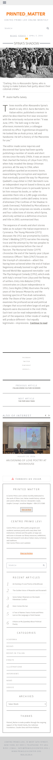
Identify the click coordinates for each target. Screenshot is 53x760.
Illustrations (14, 667)
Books (13, 36)
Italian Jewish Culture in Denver (26, 386)
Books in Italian (16, 653)
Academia (12, 639)
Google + (26, 369)
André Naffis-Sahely (17, 97)
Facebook (26, 357)
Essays (22, 36)
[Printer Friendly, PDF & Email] (26, 39)
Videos (10, 687)
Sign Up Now (26, 510)
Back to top (26, 754)
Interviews (13, 674)
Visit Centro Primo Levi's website (18, 543)
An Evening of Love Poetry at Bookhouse (28, 584)
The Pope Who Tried (26, 399)
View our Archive (26, 553)
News (9, 681)
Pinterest (26, 365)
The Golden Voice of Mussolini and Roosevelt (29, 590)
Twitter (26, 361)
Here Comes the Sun (20, 606)
